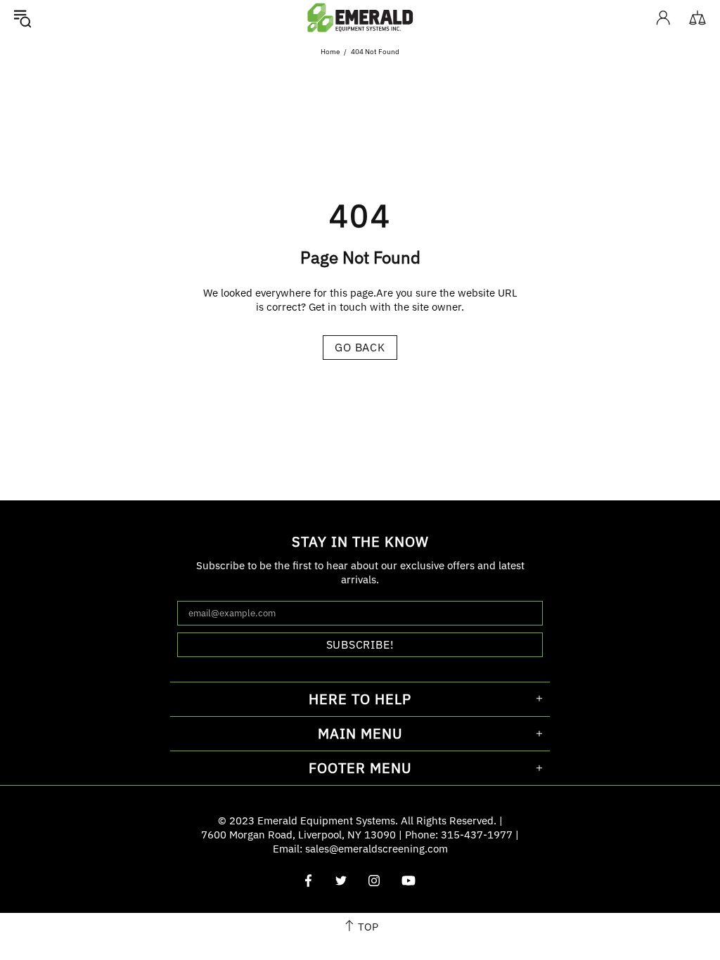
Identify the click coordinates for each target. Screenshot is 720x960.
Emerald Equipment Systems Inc (360, 17)
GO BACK (360, 347)
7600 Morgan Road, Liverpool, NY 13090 (298, 834)
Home (330, 51)
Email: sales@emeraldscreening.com (360, 848)
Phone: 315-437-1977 (459, 834)
